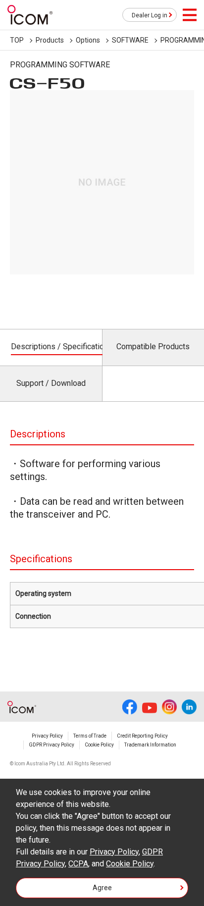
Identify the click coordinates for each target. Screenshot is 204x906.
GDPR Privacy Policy (51, 744)
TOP (17, 40)
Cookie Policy (99, 744)
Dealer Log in (149, 15)
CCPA (78, 863)
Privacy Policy (47, 736)
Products (50, 40)
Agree (102, 888)
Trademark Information (150, 744)
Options (88, 40)
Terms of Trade (89, 736)
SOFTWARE (130, 40)
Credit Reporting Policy (142, 736)
